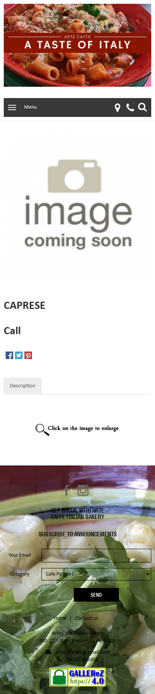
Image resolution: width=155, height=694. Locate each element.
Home (60, 618)
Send (96, 595)
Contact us (87, 618)
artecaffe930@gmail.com (82, 652)
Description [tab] (22, 386)
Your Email (20, 555)
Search (142, 107)
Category (19, 574)
